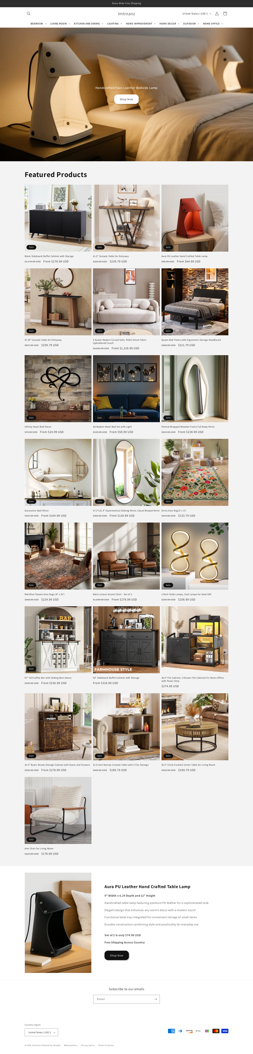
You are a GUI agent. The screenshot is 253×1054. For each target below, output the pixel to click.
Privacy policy (88, 1045)
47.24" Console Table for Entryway (43, 339)
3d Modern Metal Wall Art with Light (112, 426)
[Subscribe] (156, 999)
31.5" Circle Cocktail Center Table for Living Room (188, 764)
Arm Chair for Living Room (39, 848)
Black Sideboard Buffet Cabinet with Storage (49, 256)
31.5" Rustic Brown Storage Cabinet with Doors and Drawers (57, 764)
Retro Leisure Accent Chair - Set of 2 (112, 594)
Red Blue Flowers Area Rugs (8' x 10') (44, 594)
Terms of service (106, 1045)
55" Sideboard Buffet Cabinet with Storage (116, 678)
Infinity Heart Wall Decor (38, 426)
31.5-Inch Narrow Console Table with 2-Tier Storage (121, 764)
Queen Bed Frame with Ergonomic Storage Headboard (191, 339)
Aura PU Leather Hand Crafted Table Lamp (185, 256)
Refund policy (70, 1045)
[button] (29, 13)
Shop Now (126, 99)
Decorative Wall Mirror (37, 510)
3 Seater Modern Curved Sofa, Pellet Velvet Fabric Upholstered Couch (120, 341)
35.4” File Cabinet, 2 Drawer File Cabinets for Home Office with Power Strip (193, 680)
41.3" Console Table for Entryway (111, 256)
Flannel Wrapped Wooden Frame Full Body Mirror (188, 426)
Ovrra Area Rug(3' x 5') (174, 510)
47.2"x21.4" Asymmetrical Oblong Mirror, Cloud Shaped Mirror (126, 510)
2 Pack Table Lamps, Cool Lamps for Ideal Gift (187, 594)
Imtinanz (36, 1045)
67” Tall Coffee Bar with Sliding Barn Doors (48, 678)
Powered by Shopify (51, 1045)
